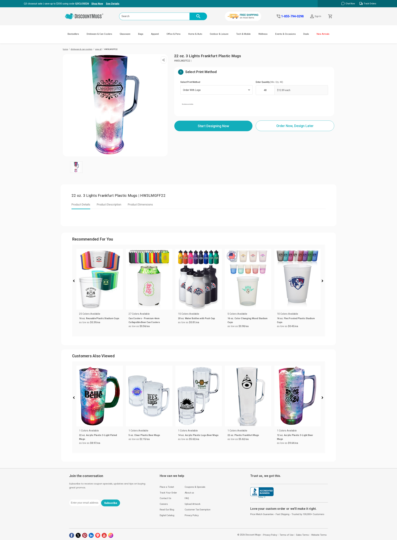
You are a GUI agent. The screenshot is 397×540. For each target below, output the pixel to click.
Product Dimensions (140, 204)
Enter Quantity (269, 82)
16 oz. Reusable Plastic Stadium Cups (99, 318)
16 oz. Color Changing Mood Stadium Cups (247, 320)
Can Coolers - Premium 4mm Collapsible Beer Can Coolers (144, 320)
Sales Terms (302, 534)
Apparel (155, 34)
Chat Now (350, 3)
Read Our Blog (167, 509)
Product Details (80, 204)
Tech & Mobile (243, 34)
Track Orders (370, 3)
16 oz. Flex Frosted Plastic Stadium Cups (296, 320)
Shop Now (97, 3)
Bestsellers (73, 34)
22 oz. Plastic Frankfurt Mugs (243, 435)
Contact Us (165, 498)
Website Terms (319, 534)
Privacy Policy (192, 515)
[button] (75, 281)
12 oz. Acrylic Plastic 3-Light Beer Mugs (295, 437)
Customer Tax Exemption (197, 509)
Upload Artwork (192, 504)
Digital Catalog (167, 515)
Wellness (263, 34)
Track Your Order (168, 492)
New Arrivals (323, 34)
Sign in (318, 16)
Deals (306, 34)
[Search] (198, 16)
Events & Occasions (285, 34)
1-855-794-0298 (292, 16)
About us (189, 492)
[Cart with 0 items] (330, 16)
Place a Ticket (167, 487)
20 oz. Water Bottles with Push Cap (196, 318)
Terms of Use (287, 534)
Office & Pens (174, 34)
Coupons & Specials (195, 487)
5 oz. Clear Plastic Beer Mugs (144, 435)
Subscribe (110, 502)
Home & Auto (195, 34)
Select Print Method (190, 82)
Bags (140, 34)
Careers (164, 504)
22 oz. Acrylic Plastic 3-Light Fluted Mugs (98, 437)
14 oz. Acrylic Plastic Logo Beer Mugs (198, 435)
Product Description (109, 204)
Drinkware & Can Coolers (99, 34)
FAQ (187, 498)
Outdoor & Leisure (219, 34)
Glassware (125, 34)
